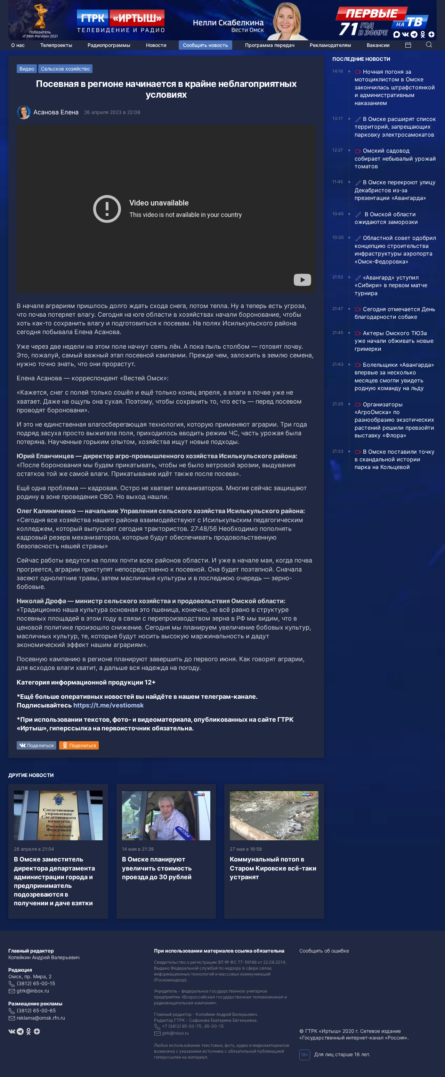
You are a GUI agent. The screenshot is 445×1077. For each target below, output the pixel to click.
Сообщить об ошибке (324, 951)
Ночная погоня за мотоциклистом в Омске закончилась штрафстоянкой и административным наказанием (395, 87)
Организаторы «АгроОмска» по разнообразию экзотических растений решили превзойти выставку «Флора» (394, 420)
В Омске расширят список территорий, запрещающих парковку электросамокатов (395, 126)
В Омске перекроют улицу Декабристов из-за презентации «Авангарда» (395, 190)
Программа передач (269, 45)
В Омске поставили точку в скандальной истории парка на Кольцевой (395, 459)
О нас (18, 45)
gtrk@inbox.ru (33, 991)
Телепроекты (56, 45)
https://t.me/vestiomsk (108, 705)
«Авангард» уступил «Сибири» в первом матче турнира (391, 285)
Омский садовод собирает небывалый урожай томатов (395, 158)
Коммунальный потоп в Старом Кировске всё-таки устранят (273, 868)
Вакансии (378, 45)
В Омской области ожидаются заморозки (386, 218)
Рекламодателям (330, 45)
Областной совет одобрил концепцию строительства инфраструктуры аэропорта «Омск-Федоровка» (395, 249)
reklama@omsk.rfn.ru (41, 1018)
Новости (156, 45)
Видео (26, 69)
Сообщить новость (205, 45)
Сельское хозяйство (65, 69)
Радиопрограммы (109, 45)
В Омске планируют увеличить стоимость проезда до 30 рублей (157, 868)
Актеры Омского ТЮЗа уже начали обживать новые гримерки (394, 341)
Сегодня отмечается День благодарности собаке (395, 313)
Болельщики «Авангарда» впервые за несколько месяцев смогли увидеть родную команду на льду (394, 376)
